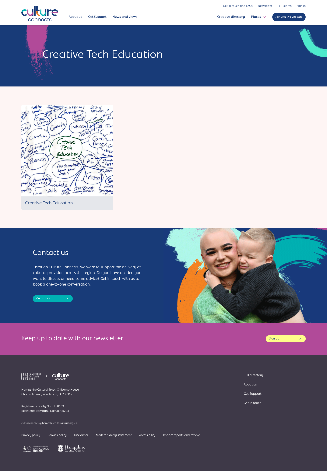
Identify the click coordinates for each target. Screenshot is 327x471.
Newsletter (265, 6)
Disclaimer (81, 435)
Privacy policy (30, 435)
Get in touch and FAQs (238, 6)
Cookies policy (57, 435)
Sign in (301, 6)
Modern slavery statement (114, 435)
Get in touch (44, 298)
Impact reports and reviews (181, 435)
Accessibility (147, 435)
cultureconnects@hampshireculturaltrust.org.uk (49, 423)
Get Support (252, 394)
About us (250, 384)
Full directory (253, 375)
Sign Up (274, 338)
